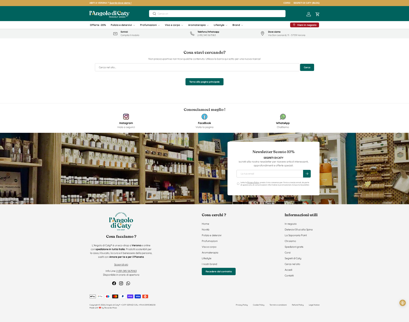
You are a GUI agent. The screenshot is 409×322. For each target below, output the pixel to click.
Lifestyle (219, 25)
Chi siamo (290, 241)
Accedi (288, 269)
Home (205, 223)
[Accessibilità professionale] (402, 303)
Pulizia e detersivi (121, 25)
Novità (205, 229)
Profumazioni (148, 25)
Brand (236, 25)
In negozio (291, 223)
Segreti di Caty (293, 258)
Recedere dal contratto (219, 271)
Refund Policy (298, 305)
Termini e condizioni (278, 305)
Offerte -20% (98, 25)
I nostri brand (209, 264)
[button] (317, 14)
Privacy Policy (253, 182)
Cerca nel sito (292, 264)
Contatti (289, 275)
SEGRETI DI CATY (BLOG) (306, 2)
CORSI (286, 2)
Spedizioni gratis (294, 246)
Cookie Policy (258, 305)
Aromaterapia (197, 25)
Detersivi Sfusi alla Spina (299, 229)
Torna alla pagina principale (204, 81)
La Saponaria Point (296, 235)
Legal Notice (314, 305)
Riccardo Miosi (110, 307)
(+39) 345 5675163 (126, 270)
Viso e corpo (172, 25)
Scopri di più (121, 264)
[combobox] (217, 13)
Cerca (307, 67)
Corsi (287, 252)
